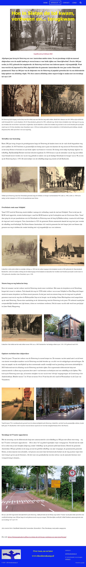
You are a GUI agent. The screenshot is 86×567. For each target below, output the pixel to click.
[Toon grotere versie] (43, 30)
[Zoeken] (80, 3)
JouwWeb (82, 562)
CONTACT (68, 559)
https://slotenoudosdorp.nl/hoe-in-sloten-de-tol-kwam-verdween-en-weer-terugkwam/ (37, 537)
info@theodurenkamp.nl (71, 554)
